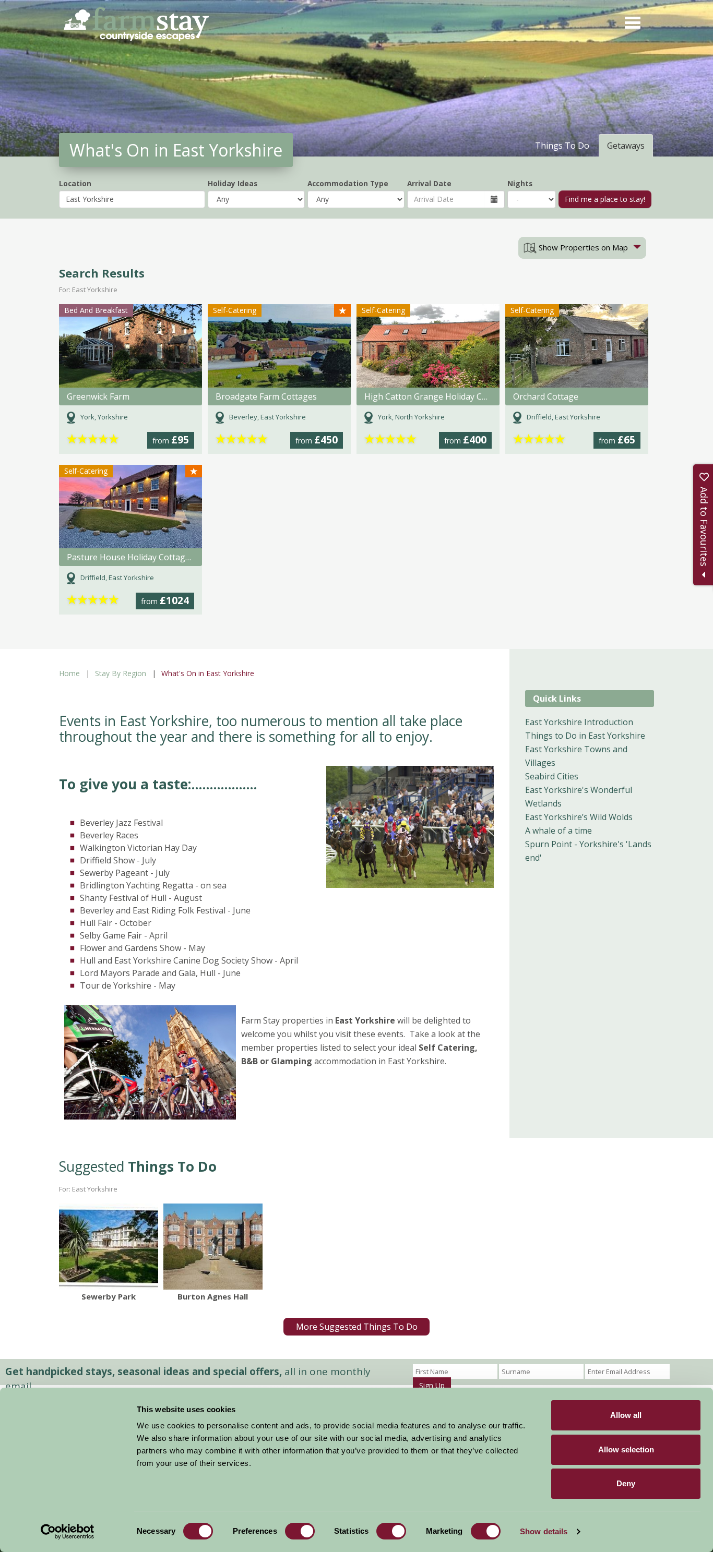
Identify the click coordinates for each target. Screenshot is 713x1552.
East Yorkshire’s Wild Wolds (579, 817)
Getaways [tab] (626, 145)
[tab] (582, 248)
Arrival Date (429, 183)
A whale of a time (558, 830)
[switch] (300, 1531)
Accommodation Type (347, 183)
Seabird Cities (551, 776)
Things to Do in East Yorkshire (585, 735)
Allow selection (626, 1449)
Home (69, 673)
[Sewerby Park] (108, 1247)
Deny (625, 1483)
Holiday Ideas (232, 183)
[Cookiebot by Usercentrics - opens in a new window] (67, 1531)
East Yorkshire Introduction (579, 722)
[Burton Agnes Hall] (213, 1247)
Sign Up (432, 1385)
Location (75, 183)
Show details (543, 1531)
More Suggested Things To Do (357, 1326)
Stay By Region (120, 673)
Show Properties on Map (582, 247)
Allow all (625, 1415)
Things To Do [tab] (562, 145)
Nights (519, 183)
